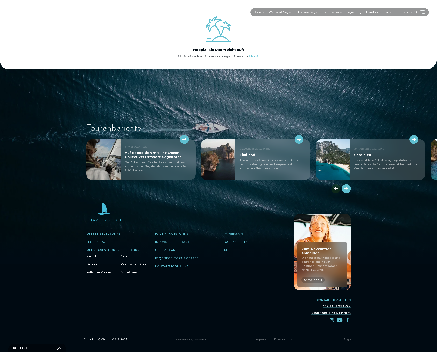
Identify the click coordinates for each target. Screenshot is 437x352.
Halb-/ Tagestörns (171, 233)
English (348, 339)
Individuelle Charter (174, 242)
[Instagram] (331, 320)
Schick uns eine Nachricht (331, 312)
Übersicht (255, 56)
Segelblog (354, 12)
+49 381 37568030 (337, 305)
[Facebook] (347, 320)
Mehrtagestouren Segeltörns (114, 250)
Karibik (91, 256)
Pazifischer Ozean (134, 264)
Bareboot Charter (379, 12)
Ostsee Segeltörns (312, 12)
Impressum (233, 233)
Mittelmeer (129, 272)
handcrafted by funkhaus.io (191, 339)
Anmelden (311, 280)
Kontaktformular (171, 266)
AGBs (228, 250)
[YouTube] (339, 320)
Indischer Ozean (98, 272)
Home (259, 12)
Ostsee (91, 264)
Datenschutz (236, 242)
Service (336, 12)
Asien (125, 256)
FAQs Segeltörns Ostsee (176, 258)
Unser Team (165, 250)
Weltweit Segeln (281, 12)
